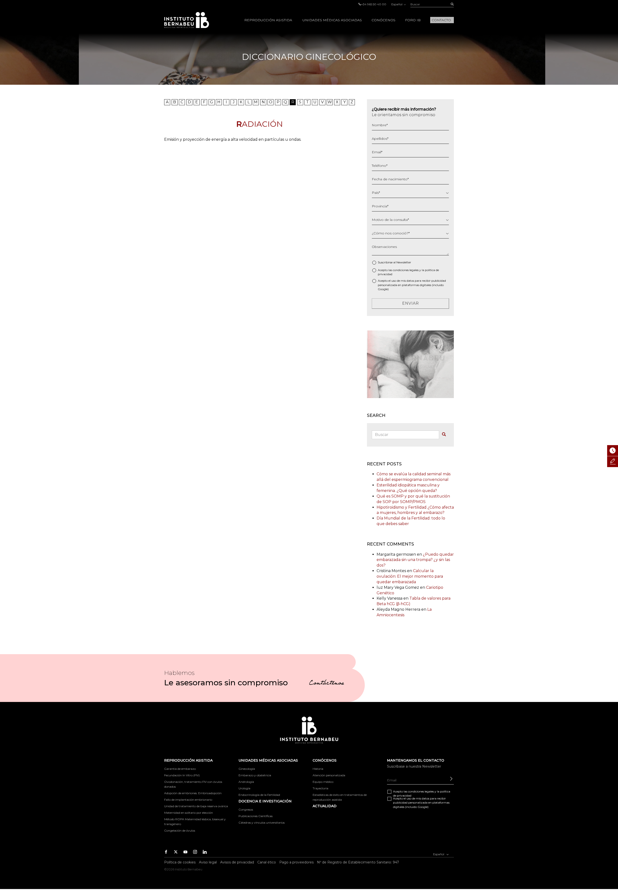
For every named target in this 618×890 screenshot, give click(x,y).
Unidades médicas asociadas (332, 20)
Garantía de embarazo (180, 769)
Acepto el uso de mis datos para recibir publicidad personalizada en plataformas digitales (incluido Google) (412, 285)
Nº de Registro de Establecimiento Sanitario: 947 (358, 862)
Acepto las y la (408, 272)
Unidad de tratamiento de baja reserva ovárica (196, 806)
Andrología (246, 782)
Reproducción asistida (268, 20)
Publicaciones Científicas (256, 816)
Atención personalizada (329, 775)
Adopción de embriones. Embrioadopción (193, 793)
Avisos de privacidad (237, 862)
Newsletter (403, 262)
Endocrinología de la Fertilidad (259, 795)
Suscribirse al (394, 262)
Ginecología (247, 769)
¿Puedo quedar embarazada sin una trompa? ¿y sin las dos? (415, 560)
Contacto (441, 20)
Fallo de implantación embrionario (188, 799)
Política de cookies (180, 862)
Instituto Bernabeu (186, 20)
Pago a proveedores (296, 862)
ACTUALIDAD (325, 806)
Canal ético (266, 862)
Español (397, 4)
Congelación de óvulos (179, 830)
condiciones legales (406, 270)
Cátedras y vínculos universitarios (262, 822)
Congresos (246, 809)
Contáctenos (326, 683)
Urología (244, 788)
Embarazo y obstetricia (255, 775)
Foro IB (413, 20)
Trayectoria (320, 788)
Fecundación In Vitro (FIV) (182, 775)
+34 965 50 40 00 (373, 4)
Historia (318, 769)
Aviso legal (208, 862)
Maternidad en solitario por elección (188, 812)
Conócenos (383, 20)
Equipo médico (323, 782)
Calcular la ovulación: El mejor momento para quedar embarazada (410, 576)
